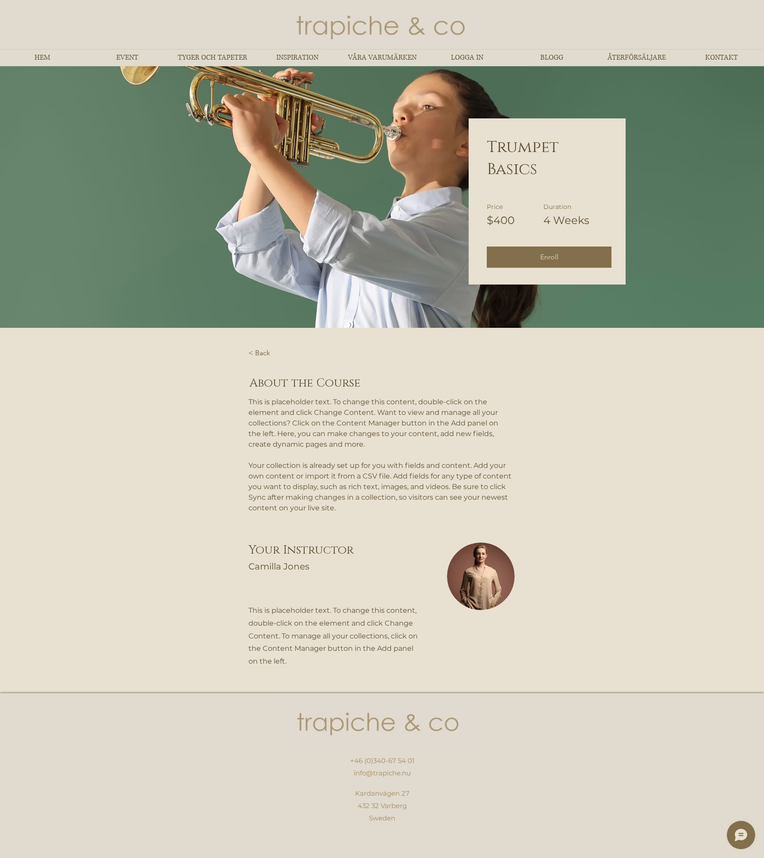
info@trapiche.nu (382, 773)
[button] (549, 257)
